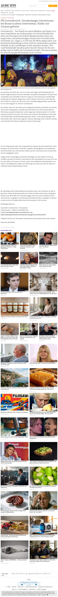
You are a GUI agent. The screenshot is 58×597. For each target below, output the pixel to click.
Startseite (13, 14)
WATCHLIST (55, 1)
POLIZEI (53, 10)
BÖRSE (12, 10)
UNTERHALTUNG (33, 10)
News (9, 586)
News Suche (51, 5)
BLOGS (40, 1)
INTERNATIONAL (4, 12)
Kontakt (14, 586)
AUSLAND (48, 10)
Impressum (21, 586)
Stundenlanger (10, 18)
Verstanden (43, 594)
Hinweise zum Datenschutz (45, 586)
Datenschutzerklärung (31, 586)
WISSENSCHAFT (41, 10)
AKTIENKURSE (7, 10)
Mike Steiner (32, 589)
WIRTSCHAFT (18, 10)
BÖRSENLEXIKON (45, 1)
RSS (51, 1)
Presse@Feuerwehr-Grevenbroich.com (19, 212)
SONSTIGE (11, 12)
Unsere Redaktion (23, 589)
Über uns (14, 589)
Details (38, 594)
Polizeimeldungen (20, 14)
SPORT (27, 10)
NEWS (2, 10)
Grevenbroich (4, 18)
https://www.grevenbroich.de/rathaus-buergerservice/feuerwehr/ (23, 215)
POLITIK (23, 10)
